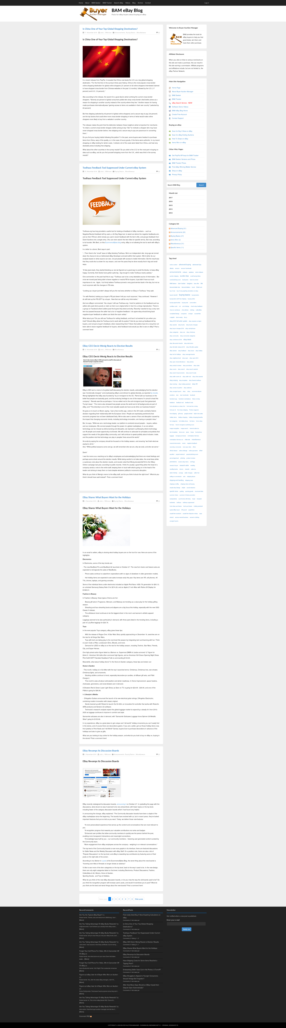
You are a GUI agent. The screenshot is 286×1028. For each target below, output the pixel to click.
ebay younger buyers (175, 391)
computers (184, 313)
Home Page (176, 88)
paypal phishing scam (192, 454)
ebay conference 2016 (176, 339)
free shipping (173, 413)
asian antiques (199, 272)
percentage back (174, 458)
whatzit (171, 517)
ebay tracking (173, 384)
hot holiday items (183, 421)
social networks (191, 487)
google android (188, 413)
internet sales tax (194, 428)
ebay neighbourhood (175, 358)
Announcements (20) (178, 232)
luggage (172, 436)
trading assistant (198, 506)
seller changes (188, 473)
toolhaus (179, 502)
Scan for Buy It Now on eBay (182, 131)
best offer (196, 283)
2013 (170, 209)
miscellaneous (196, 439)
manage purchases (181, 436)
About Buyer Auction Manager (182, 91)
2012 (170, 213)
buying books (195, 295)
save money (173, 473)
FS (177, 1025)
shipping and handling (177, 480)
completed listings (174, 313)
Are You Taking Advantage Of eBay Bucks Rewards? (98, 924)
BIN (202, 283)
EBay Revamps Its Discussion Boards (101, 751)
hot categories (173, 421)
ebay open (185, 358)
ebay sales (197, 365)
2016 (170, 201)
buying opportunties (175, 302)
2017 (170, 197)
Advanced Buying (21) (178, 228)
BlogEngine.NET (153, 1025)
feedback (172, 402)
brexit (193, 287)
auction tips (184, 276)
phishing (182, 458)
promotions (173, 462)
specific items (174, 491)
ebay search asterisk (192, 369)
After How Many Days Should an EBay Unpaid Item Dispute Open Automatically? (141, 986)
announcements (175, 272)
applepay (191, 272)
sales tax (193, 469)
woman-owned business (181, 517)
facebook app (173, 399)
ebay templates (183, 380)
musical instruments (175, 443)
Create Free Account (179, 114)
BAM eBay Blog (127, 10)
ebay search (181, 369)
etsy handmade (184, 395)
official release (173, 450)
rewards (187, 469)
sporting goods (189, 491)
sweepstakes (173, 499)
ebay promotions (187, 365)
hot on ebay (199, 421)
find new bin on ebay (192, 406)
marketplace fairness (193, 436)
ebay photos (190, 362)
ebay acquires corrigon (195, 321)
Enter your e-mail (173, 920)
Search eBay (118, 3)
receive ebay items (183, 462)
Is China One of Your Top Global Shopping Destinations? (110, 29)
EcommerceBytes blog (113, 242)
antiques (185, 272)
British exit (199, 287)
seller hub (196, 473)
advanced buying (185, 264)
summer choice (174, 495)
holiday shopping (182, 417)
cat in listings (185, 306)
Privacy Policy (177, 174)
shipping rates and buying (187, 484)
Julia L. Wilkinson (105, 32)
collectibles (199, 310)
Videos (127, 3)
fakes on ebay (196, 399)
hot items (192, 421)
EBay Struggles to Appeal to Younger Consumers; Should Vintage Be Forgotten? (140, 977)
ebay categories (174, 332)
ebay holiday (199, 350)
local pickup (198, 432)
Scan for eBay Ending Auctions (183, 135)
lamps (192, 432)
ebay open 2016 (194, 358)
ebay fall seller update (192, 347)
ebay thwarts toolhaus (195, 380)
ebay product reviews (175, 365)
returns (181, 469)
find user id (173, 410)
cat (180, 306)
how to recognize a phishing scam (185, 425)
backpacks (185, 280)
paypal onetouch (180, 454)
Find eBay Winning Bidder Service (184, 167)
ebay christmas (191, 332)
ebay (184, 391)
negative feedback (192, 443)
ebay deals (187, 339)
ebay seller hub (187, 376)
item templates (174, 432)
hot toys (172, 425)
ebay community (174, 336)
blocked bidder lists (175, 287)
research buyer (174, 465)
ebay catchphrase (190, 328)
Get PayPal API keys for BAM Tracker (185, 155)
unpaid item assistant (175, 513)
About (87, 3)
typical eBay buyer (175, 510)
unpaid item (191, 510)
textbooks (172, 502)
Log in (207, 3)
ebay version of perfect (176, 388)
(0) (159, 32)
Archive (140, 3)
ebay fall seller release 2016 (177, 347)
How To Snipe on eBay (180, 139)
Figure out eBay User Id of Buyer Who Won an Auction (98, 974)
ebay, (188, 391)
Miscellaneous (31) (177, 243)
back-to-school (194, 280)
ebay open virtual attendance (177, 362)
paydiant (172, 454)
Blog (134, 3)
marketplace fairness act (176, 439)
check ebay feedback (196, 306)
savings (181, 473)
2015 (170, 205)
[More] (81, 920)
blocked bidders (186, 287)
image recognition (174, 428)
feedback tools (189, 402)
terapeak (199, 499)
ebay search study (191, 373)
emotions (172, 395)
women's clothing (194, 517)
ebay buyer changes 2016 (177, 328)
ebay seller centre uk (175, 376)
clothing (192, 310)
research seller (184, 465)
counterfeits (197, 313)
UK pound (184, 510)
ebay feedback (182, 350)
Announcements (120, 32)
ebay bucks (181, 325)
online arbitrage (183, 450)
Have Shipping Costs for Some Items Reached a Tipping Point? (140, 961)
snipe (183, 488)
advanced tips (196, 265)
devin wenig (179, 317)
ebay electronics (188, 343)
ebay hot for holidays (175, 354)
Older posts (139, 899)
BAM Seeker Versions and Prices (183, 159)
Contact (148, 3)
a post (104, 861)
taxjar (193, 499)
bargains (189, 283)
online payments (193, 450)
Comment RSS (84, 1016)
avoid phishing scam (175, 280)
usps (200, 513)
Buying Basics (131, 32)
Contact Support (178, 118)
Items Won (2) (176, 240)
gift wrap (180, 413)
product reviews (190, 458)
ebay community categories (187, 336)
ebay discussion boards (176, 343)
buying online (191, 299)
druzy (185, 317)
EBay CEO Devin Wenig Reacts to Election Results (108, 346)
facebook (192, 395)
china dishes (185, 310)
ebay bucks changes (192, 325)
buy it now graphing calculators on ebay (187, 291)
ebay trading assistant (185, 384)
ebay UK (195, 384)
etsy (177, 395)
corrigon (190, 313)
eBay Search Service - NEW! (182, 103)
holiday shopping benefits (196, 417)
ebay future (191, 350)
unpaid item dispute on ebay (190, 513)
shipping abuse (191, 476)
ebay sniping (174, 380)
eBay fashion (173, 350)
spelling (182, 491)
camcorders (193, 302)
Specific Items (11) (177, 247)
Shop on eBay (177, 171)
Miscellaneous (141, 32)
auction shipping (174, 276)
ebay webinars (188, 388)
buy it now (172, 291)
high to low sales (198, 413)
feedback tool (180, 402)
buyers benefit (174, 295)
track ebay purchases (176, 506)
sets (184, 476)
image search (184, 428)
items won (182, 432)
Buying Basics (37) (177, 236)
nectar (184, 443)
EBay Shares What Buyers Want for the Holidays (107, 497)
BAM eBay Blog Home (180, 110)
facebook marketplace (185, 399)
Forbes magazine (194, 410)
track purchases (187, 506)
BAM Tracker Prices (179, 163)
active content (173, 264)
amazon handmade (186, 268)
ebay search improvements (177, 373)
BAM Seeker (96, 3)
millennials (187, 439)
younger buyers (174, 521)
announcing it (121, 804)
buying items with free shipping (178, 299)
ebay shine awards (197, 376)
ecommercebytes (196, 391)
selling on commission (176, 476)
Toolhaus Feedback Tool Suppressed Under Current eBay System (114, 168)
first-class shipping (182, 410)
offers (194, 447)
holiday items (173, 417)
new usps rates (187, 447)
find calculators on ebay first (177, 406)
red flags (192, 462)
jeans (187, 432)
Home (81, 3)
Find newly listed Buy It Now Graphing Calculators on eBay (141, 916)
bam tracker (181, 283)
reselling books (174, 469)
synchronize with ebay (185, 499)
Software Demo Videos (180, 107)
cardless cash (173, 306)
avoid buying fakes (195, 276)
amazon (177, 268)
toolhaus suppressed (188, 502)
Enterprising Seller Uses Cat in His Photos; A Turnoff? (142, 969)
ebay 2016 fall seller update (178, 321)
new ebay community (175, 447)
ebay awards (173, 325)
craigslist (172, 317)
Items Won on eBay (179, 142)
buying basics (184, 294)
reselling (192, 465)
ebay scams (173, 369)
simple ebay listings (175, 487)
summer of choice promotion (187, 495)
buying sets (185, 302)
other (200, 451)
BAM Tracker (107, 3)
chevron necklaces (175, 310)
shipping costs (189, 480)
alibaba (171, 268)
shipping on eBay (174, 484)
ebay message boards (189, 354)
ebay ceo (182, 332)
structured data (199, 491)
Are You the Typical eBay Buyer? (90, 915)
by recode (154, 393)
